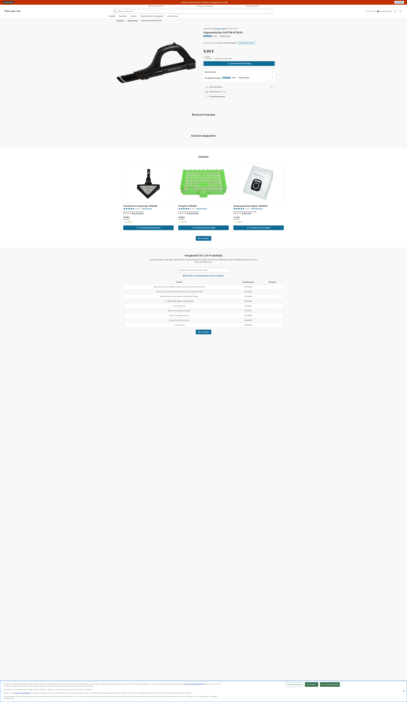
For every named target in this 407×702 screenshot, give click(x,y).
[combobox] (170, 348)
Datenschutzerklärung (237, 374)
